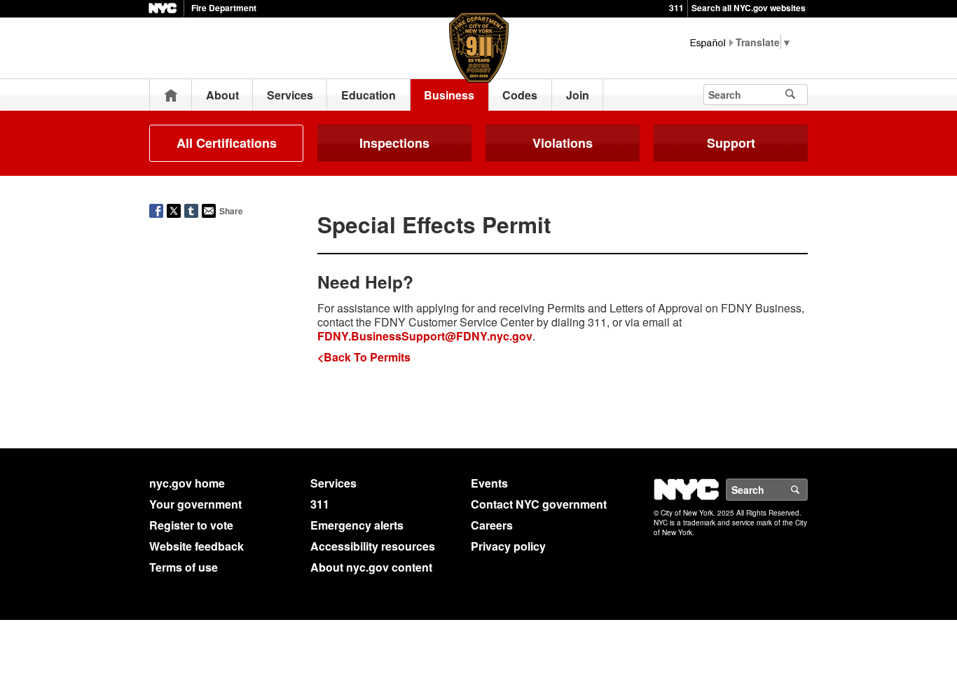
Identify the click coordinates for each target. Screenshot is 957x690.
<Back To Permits (364, 357)
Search (807, 490)
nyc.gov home (187, 483)
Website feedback (196, 546)
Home (171, 95)
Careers (492, 525)
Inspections (394, 143)
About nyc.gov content (371, 567)
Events (489, 483)
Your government (195, 504)
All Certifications (227, 143)
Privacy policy (508, 546)
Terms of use (183, 567)
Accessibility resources (372, 546)
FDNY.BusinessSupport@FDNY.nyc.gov (424, 336)
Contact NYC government (539, 504)
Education (368, 95)
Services (290, 95)
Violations (562, 143)
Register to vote (191, 525)
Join (577, 95)
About (222, 95)
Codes (519, 95)
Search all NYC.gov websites (748, 7)
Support (731, 143)
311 (676, 7)
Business (449, 95)
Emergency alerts (357, 525)
